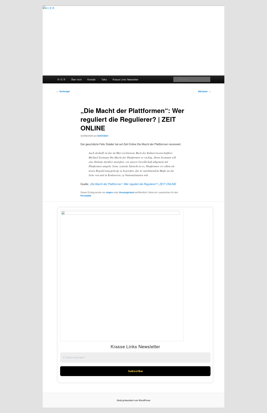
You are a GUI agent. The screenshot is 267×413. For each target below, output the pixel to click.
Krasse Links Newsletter (125, 79)
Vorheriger (63, 91)
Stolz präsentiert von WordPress (133, 400)
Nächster (204, 91)
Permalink (85, 195)
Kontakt (91, 79)
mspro (109, 192)
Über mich (76, 79)
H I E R (61, 79)
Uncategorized (126, 192)
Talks (104, 79)
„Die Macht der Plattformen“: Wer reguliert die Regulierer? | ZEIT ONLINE (133, 184)
